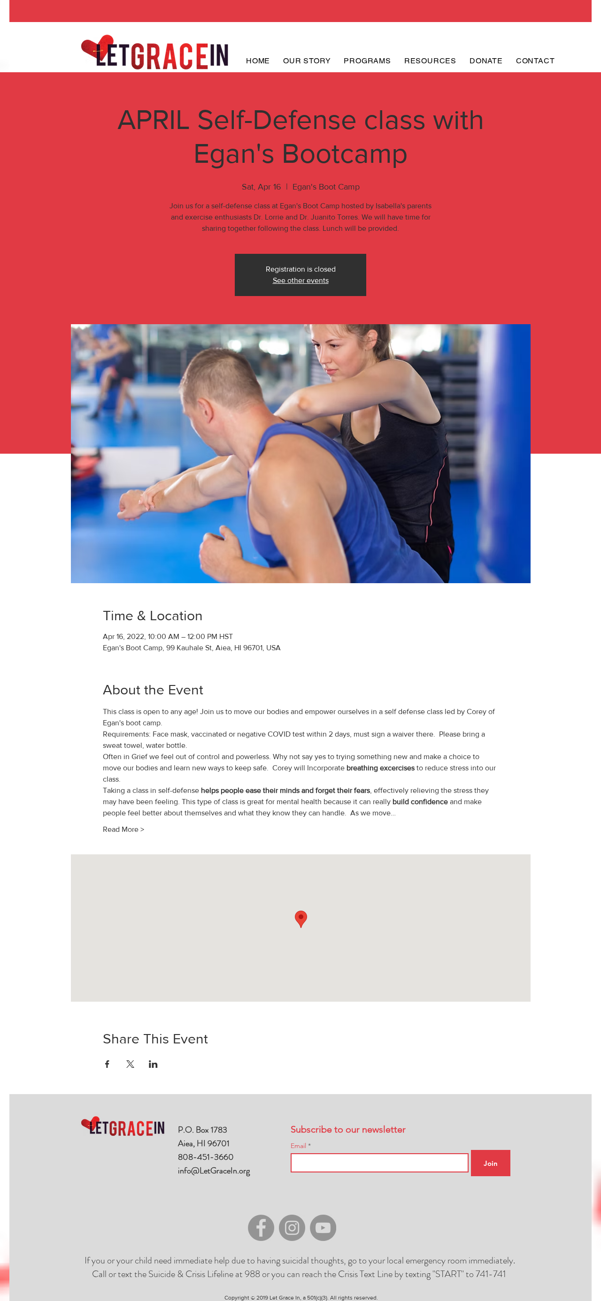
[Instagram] (292, 1228)
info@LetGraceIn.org (214, 1170)
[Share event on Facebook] (107, 1064)
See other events (301, 280)
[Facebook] (261, 1228)
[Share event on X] (130, 1064)
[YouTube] (323, 1228)
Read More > (123, 829)
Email (299, 1145)
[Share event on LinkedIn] (153, 1064)
